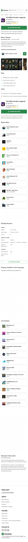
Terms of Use (4, 516)
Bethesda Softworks (6, 457)
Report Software (15, 262)
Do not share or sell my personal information (11, 520)
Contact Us (4, 504)
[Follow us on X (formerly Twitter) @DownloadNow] (5, 530)
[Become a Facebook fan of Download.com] (3, 530)
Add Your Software (5, 502)
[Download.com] (4, 10)
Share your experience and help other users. (11, 33)
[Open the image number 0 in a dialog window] (11, 64)
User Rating (8, 23)
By (11, 21)
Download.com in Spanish (7, 506)
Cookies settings (5, 523)
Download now (15, 27)
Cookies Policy (5, 518)
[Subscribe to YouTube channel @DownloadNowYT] (8, 530)
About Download (5, 499)
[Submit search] (10, 10)
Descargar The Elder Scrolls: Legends (10, 270)
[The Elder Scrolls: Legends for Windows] (3, 20)
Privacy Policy (4, 513)
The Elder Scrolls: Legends (15, 18)
